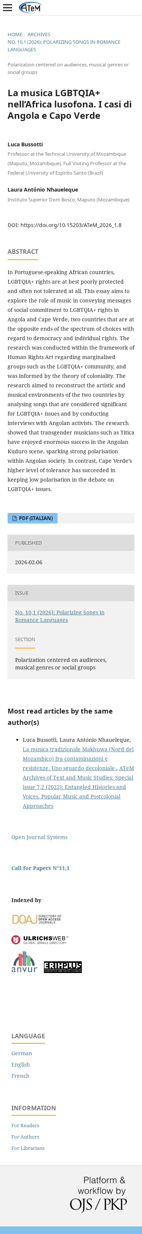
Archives (39, 34)
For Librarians (28, 1148)
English (20, 1064)
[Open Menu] (7, 7)
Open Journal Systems (39, 837)
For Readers (25, 1125)
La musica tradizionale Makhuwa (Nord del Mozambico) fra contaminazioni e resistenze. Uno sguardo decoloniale (78, 759)
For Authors (25, 1136)
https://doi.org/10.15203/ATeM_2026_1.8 (71, 225)
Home (15, 34)
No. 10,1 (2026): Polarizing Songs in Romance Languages (64, 45)
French (20, 1075)
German (21, 1053)
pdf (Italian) (35, 518)
